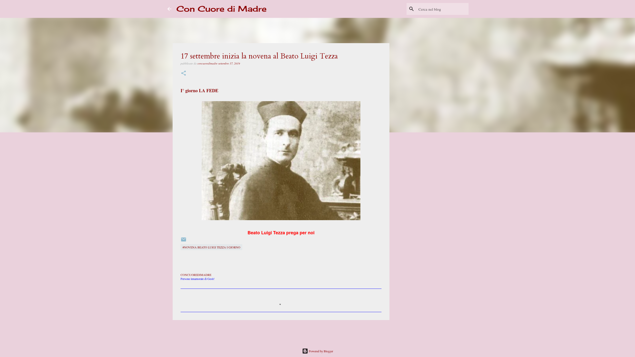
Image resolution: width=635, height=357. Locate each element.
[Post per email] (184, 241)
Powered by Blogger (320, 351)
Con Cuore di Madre (221, 9)
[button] (184, 73)
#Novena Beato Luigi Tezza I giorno (211, 247)
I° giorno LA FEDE (199, 90)
